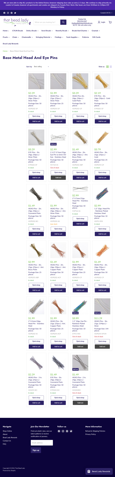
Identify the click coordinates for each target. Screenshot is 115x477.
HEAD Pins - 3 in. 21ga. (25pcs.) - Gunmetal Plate (35, 379)
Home (5, 30)
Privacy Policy (90, 434)
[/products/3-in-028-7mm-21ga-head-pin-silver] (58, 81)
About (5, 434)
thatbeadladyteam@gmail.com (82, 23)
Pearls (5, 37)
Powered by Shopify (9, 470)
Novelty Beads (62, 30)
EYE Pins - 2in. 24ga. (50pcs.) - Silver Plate (34, 154)
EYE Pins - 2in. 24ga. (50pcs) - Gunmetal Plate (56, 379)
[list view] (110, 66)
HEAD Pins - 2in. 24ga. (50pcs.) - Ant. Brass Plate (80, 154)
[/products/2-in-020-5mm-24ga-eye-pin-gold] (102, 81)
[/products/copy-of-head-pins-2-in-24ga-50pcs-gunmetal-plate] (36, 363)
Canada (105, 13)
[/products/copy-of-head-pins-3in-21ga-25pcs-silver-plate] (102, 137)
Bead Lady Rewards (10, 43)
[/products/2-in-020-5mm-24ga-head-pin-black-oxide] (36, 194)
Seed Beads (46, 30)
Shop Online (7, 431)
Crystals (95, 30)
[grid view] (107, 66)
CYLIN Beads (17, 30)
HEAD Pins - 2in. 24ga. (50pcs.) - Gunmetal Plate (35, 210)
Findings (58, 37)
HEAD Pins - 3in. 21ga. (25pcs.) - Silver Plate (57, 98)
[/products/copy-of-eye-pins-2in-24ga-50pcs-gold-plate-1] (58, 363)
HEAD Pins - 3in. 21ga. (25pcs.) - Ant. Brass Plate (36, 267)
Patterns (85, 37)
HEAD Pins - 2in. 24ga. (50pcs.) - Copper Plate (101, 267)
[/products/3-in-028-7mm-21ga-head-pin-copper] (80, 250)
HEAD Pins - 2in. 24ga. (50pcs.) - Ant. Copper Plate (58, 267)
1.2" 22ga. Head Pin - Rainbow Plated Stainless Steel (102, 210)
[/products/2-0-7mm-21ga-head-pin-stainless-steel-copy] (102, 194)
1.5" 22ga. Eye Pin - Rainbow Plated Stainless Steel (80, 323)
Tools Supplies (72, 37)
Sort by (29, 67)
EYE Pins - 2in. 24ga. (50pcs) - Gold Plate (102, 98)
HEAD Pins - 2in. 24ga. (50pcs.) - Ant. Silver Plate (58, 210)
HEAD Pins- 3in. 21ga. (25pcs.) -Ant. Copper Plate (58, 323)
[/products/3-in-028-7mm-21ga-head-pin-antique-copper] (58, 306)
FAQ (4, 444)
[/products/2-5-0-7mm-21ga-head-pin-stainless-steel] (80, 189)
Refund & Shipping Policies (95, 431)
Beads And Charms (79, 30)
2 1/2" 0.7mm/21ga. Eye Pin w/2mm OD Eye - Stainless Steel (58, 154)
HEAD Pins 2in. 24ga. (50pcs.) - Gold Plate (78, 98)
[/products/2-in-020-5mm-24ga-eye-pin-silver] (36, 137)
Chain (15, 37)
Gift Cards (96, 37)
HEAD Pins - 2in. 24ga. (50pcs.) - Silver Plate (35, 98)
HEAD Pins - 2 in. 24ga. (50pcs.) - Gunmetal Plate (79, 379)
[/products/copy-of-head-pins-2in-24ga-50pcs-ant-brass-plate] (58, 194)
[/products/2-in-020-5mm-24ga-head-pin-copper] (102, 250)
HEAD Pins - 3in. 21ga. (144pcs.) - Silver (101, 323)
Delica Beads (31, 30)
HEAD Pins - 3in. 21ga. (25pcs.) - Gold (101, 154)
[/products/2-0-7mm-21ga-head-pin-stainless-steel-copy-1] (36, 306)
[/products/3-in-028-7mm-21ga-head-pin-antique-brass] (36, 250)
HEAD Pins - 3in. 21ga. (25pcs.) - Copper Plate (79, 267)
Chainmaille (27, 37)
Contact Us (7, 441)
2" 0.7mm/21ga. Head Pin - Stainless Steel (80, 200)
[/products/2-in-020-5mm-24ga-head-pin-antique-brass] (80, 137)
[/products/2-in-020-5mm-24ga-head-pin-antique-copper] (58, 250)
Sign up (36, 450)
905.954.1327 (82, 21)
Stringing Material (43, 37)
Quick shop (36, 116)
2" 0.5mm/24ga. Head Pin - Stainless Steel (36, 323)
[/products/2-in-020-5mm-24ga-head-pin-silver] (36, 81)
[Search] (63, 22)
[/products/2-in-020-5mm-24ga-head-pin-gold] (80, 81)
